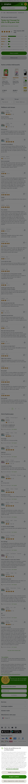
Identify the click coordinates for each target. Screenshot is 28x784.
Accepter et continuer (14, 776)
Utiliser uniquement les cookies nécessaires (14, 781)
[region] (14, 765)
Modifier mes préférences (14, 772)
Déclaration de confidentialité (12, 769)
